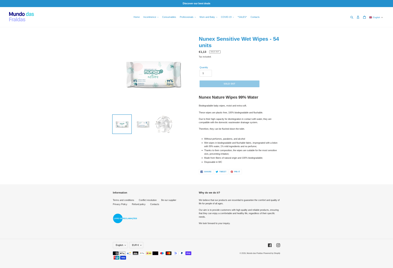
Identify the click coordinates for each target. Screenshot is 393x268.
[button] (376, 17)
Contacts (154, 204)
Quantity (204, 67)
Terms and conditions (123, 200)
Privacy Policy (120, 204)
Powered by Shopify (271, 253)
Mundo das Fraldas (255, 253)
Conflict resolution (148, 200)
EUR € (135, 245)
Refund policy (139, 204)
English (119, 245)
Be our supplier (168, 200)
